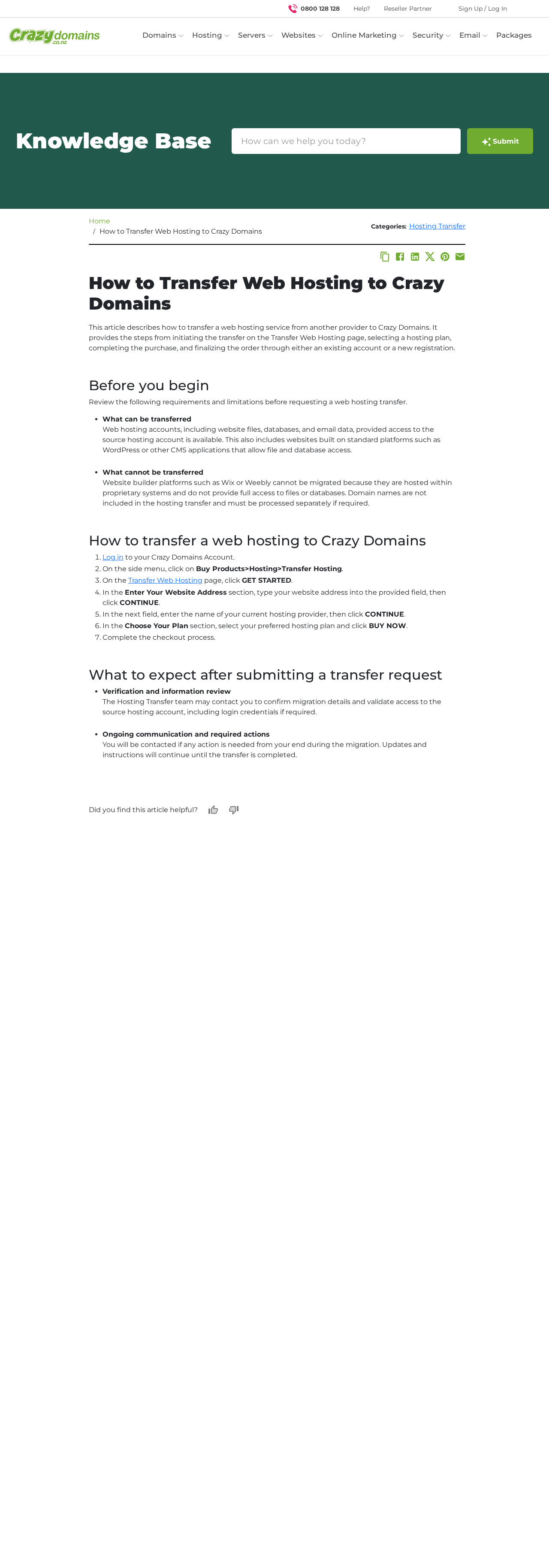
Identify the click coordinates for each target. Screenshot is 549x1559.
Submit (506, 141)
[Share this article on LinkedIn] (415, 256)
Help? (361, 8)
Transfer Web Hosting (165, 580)
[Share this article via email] (460, 256)
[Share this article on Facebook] (400, 256)
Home (99, 221)
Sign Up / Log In (483, 8)
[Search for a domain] (526, 8)
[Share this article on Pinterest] (445, 256)
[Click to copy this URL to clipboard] (385, 256)
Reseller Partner (408, 8)
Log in (113, 557)
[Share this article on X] (430, 256)
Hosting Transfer (437, 226)
